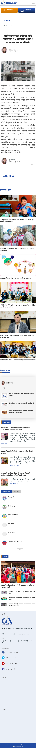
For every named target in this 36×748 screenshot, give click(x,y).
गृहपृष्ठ (5, 25)
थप (20, 550)
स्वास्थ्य (11, 25)
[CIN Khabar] (9, 2)
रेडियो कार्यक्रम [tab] (6, 491)
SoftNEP (20, 746)
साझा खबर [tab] (16, 491)
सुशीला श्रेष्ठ (12, 49)
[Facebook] (32, 165)
